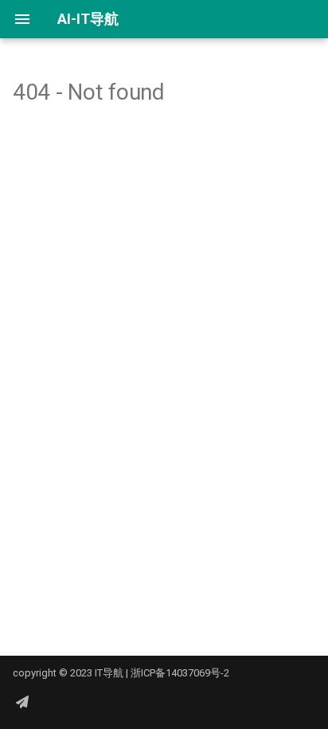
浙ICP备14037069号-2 (180, 673)
